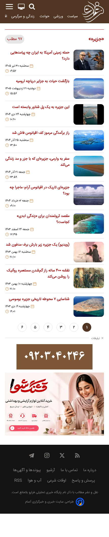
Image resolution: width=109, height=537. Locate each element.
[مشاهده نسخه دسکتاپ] (21, 6)
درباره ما (89, 470)
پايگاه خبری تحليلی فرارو (45, 492)
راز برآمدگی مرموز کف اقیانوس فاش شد (40, 133)
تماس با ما (69, 470)
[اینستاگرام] (47, 455)
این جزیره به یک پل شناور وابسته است (40, 107)
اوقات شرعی (56, 480)
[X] (62, 455)
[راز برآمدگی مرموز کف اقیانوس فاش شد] (89, 140)
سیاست (72, 16)
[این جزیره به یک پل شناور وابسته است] (89, 114)
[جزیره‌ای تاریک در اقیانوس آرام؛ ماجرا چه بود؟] (89, 196)
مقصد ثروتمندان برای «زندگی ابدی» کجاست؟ (43, 219)
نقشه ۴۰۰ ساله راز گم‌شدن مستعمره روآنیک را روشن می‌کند (38, 274)
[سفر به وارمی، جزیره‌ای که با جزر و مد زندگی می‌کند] (89, 167)
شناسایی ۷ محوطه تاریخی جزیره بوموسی (39, 299)
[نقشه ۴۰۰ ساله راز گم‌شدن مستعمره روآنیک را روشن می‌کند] (89, 279)
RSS (18, 480)
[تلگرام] (32, 455)
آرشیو (50, 470)
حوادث (44, 16)
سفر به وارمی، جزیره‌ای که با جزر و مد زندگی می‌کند (37, 162)
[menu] (9, 6)
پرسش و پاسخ (83, 480)
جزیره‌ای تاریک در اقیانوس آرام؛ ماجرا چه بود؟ (39, 190)
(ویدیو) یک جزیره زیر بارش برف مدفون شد (37, 245)
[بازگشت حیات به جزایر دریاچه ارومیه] (89, 88)
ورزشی (58, 16)
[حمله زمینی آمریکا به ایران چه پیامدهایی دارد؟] (89, 61)
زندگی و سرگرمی (23, 16)
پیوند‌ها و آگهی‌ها (27, 470)
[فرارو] (93, 11)
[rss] (77, 455)
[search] (32, 7)
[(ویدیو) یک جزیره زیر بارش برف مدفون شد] (89, 252)
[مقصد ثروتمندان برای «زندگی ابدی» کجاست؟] (89, 224)
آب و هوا (35, 480)
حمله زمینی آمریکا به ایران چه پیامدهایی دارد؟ (39, 56)
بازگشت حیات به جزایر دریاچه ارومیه (42, 81)
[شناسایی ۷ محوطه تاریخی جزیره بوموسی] (89, 306)
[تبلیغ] (54, 356)
